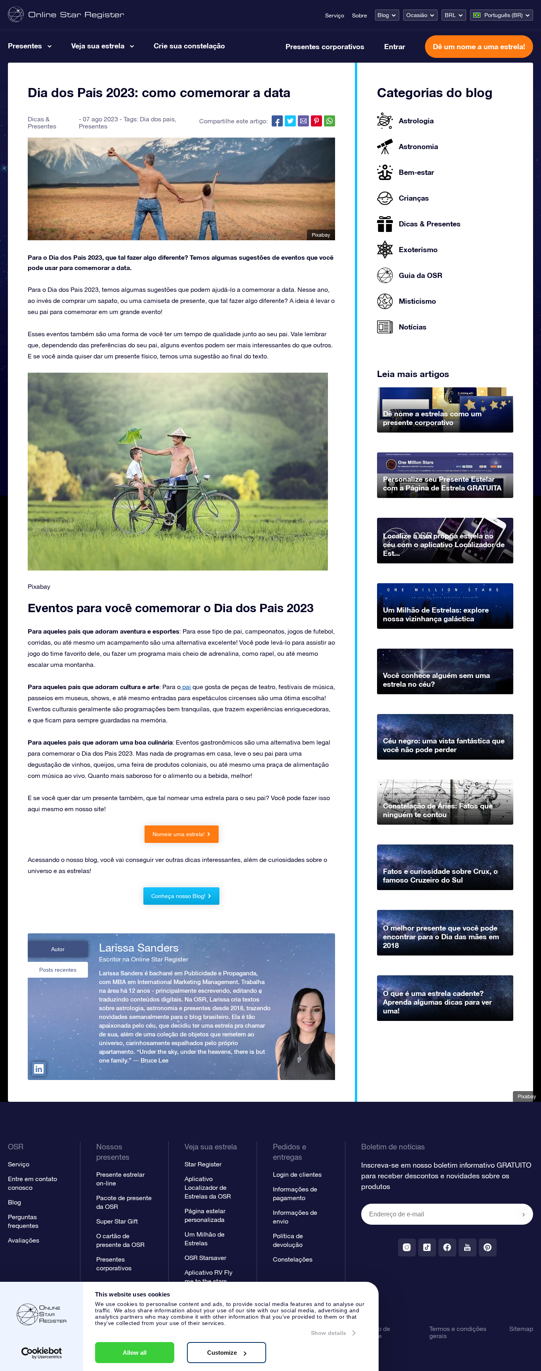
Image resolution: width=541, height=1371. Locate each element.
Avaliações (23, 1240)
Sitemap (521, 1328)
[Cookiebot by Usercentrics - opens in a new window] (41, 1353)
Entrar (394, 46)
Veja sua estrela (97, 45)
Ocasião (416, 15)
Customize (222, 1352)
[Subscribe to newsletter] (523, 1215)
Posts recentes (57, 970)
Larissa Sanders (139, 947)
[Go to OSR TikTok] (427, 1247)
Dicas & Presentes (42, 122)
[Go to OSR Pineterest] (488, 1247)
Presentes (25, 45)
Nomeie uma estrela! (178, 834)
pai (186, 686)
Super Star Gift (117, 1221)
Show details (328, 1333)
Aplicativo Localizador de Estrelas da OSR (208, 1187)
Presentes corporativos (325, 46)
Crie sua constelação (189, 45)
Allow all (135, 1352)
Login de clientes (297, 1174)
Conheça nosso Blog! (178, 896)
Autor (58, 949)
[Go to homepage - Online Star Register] (66, 14)
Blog (383, 15)
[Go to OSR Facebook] (447, 1247)
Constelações (292, 1259)
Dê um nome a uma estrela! (479, 46)
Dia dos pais (157, 119)
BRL (450, 15)
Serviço (334, 15)
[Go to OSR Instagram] (407, 1247)
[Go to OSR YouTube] (467, 1247)
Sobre (359, 15)
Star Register (203, 1164)
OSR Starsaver (205, 1257)
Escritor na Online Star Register (143, 959)
